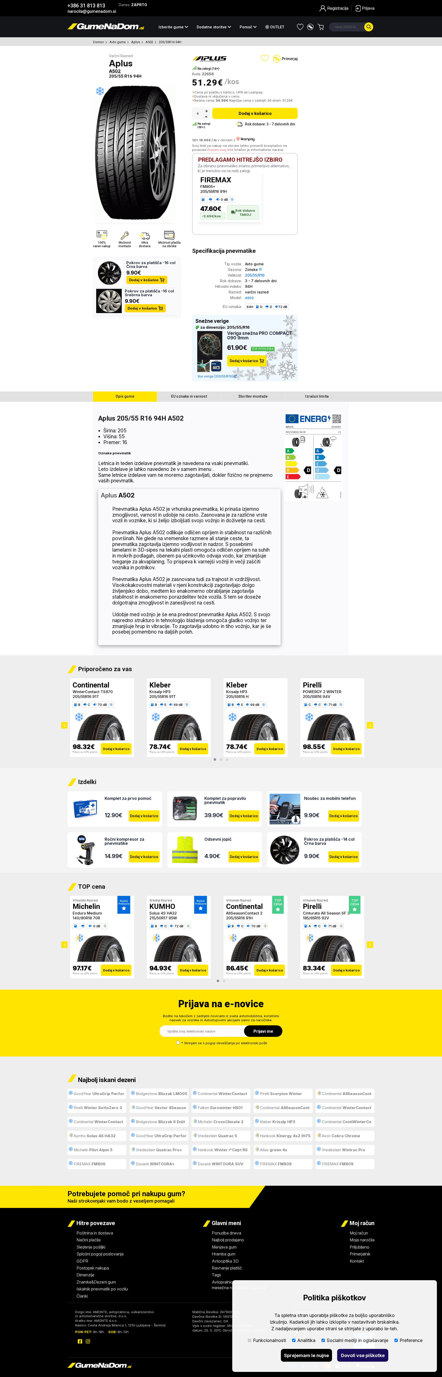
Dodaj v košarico (144, 280)
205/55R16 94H (170, 42)
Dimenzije (85, 1274)
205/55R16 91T (86, 696)
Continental (91, 685)
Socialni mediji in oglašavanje (357, 1340)
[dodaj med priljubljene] (265, 58)
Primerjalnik (360, 1253)
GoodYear (96, 1095)
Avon (340, 1135)
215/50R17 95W (163, 918)
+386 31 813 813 (86, 6)
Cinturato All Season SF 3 (326, 913)
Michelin (86, 906)
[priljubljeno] (300, 27)
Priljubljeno (359, 1247)
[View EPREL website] (313, 457)
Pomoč (246, 27)
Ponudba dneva (226, 1233)
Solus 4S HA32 (163, 913)
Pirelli (312, 685)
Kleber (160, 685)
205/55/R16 (254, 275)
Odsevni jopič (217, 839)
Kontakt (357, 1261)
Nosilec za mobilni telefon (330, 798)
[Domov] (106, 27)
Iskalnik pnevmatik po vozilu (102, 1288)
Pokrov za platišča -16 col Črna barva (150, 264)
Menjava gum (224, 1247)
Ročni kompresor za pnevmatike (124, 841)
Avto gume (117, 42)
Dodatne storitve (212, 27)
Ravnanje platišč (227, 1268)
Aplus (135, 42)
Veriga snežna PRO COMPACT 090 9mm (259, 335)
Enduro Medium (87, 913)
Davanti (154, 1163)
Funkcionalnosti (269, 1340)
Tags (216, 1274)
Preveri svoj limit (220, 150)
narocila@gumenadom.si (92, 11)
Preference (411, 1340)
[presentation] (64, 725)
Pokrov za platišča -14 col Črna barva (329, 841)
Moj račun (359, 1233)
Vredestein (217, 1135)
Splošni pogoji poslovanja (100, 1253)
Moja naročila (362, 1239)
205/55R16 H (237, 696)
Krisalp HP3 (160, 691)
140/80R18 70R (86, 918)
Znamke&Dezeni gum (96, 1282)
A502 (149, 42)
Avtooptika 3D (225, 1261)
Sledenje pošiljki (90, 1247)
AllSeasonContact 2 (244, 913)
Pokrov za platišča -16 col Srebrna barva (149, 293)
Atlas (273, 1149)
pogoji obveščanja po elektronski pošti (236, 1043)
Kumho (94, 1135)
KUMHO (162, 906)
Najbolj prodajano (228, 1239)
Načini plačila (88, 1239)
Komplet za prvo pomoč (128, 798)
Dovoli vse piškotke (363, 1355)
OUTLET (276, 27)
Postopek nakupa (92, 1268)
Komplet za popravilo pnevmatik (225, 800)
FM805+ (207, 186)
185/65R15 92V (316, 918)
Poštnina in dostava (94, 1233)
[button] (215, 759)
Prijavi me (263, 1031)
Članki (82, 1296)
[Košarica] (320, 27)
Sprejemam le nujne (306, 1355)
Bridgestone (161, 1093)
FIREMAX (215, 180)
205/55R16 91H (213, 191)
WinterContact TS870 (93, 691)
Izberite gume (172, 27)
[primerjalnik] (310, 27)
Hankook (283, 1137)
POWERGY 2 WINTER (322, 691)
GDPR (82, 1261)
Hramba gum (223, 1253)
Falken (219, 1107)
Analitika (306, 1340)
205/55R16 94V (316, 696)
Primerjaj (290, 59)
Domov (98, 42)
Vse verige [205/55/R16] (215, 376)
